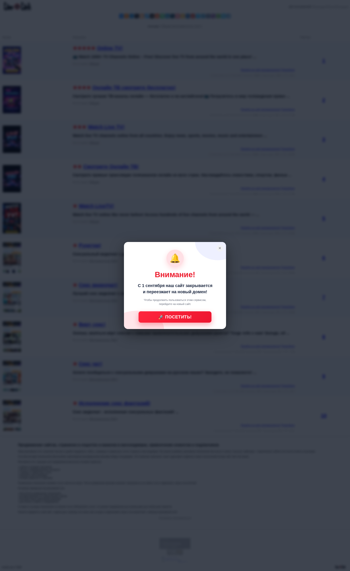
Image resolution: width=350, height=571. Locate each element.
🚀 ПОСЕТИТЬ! (175, 316)
